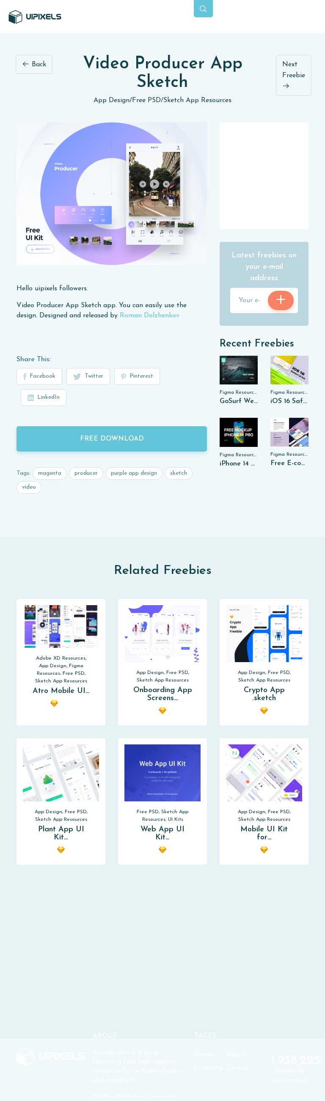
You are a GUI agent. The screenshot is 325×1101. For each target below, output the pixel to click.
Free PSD (146, 100)
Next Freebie (293, 70)
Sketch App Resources (197, 100)
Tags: (23, 473)
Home (203, 1054)
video (29, 487)
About (235, 1054)
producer (86, 473)
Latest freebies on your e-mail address (264, 267)
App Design (111, 100)
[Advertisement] (272, 175)
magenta (49, 473)
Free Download (112, 439)
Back (38, 64)
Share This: (34, 359)
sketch (178, 473)
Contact (238, 1068)
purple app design (134, 473)
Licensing (208, 1068)
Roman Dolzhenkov (149, 315)
